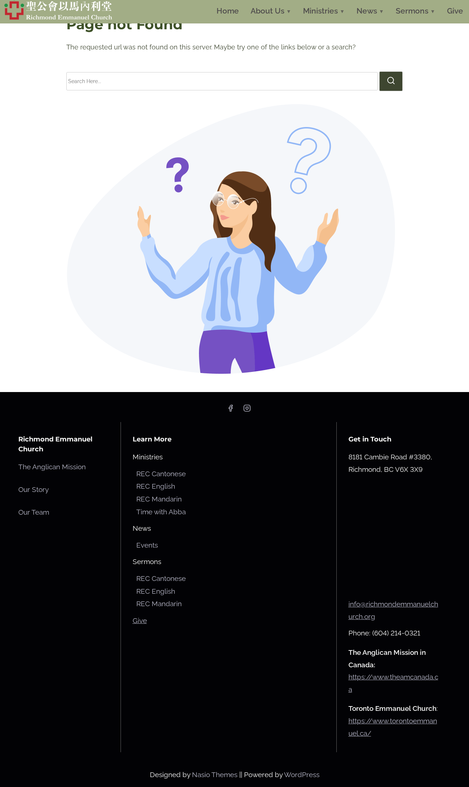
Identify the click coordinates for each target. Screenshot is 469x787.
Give (140, 620)
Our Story (33, 489)
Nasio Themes (215, 775)
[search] (391, 81)
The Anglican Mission (52, 467)
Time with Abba (161, 512)
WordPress (302, 775)
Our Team (33, 512)
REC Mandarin (159, 499)
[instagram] (247, 410)
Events (147, 545)
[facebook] (230, 410)
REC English (155, 486)
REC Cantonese (161, 474)
